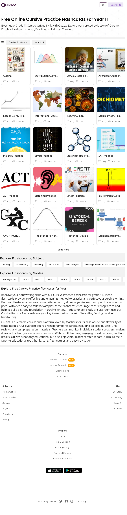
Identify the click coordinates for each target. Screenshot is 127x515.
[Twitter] (60, 501)
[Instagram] (71, 501)
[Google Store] (73, 470)
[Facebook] (66, 501)
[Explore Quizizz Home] (8, 5)
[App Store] (54, 470)
